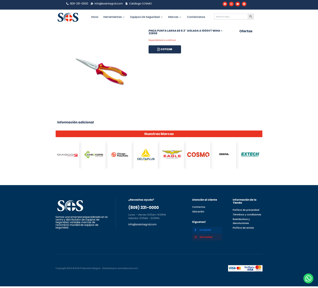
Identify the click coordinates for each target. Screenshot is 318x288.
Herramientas (112, 17)
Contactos (198, 207)
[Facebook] (225, 4)
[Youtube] (237, 4)
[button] (308, 278)
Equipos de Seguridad (145, 17)
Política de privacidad (246, 210)
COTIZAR (166, 49)
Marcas (173, 17)
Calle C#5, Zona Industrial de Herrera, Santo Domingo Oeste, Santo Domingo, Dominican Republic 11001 (153, 235)
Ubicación (198, 211)
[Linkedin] (244, 4)
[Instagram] (231, 4)
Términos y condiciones (247, 214)
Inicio (94, 17)
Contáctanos (196, 17)
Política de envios (243, 227)
